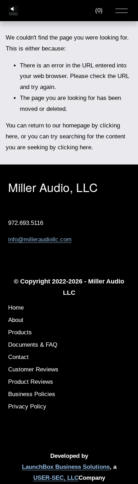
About (15, 320)
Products (20, 332)
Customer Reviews (33, 369)
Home (16, 307)
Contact (18, 357)
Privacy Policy (27, 406)
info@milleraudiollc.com (39, 239)
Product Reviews (30, 381)
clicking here (74, 147)
